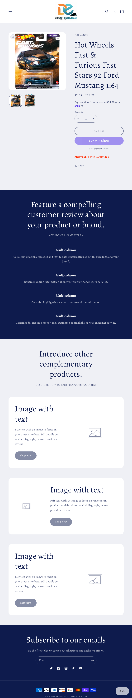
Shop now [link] (25, 455)
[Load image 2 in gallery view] (30, 100)
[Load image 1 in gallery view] (15, 100)
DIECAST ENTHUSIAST (61, 696)
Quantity (79, 112)
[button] (10, 11)
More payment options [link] (99, 148)
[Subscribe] (92, 660)
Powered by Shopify (79, 696)
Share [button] (81, 165)
